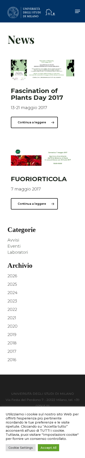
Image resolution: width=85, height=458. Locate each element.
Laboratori (17, 252)
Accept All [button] (48, 447)
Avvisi (13, 240)
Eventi (14, 246)
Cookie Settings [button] (20, 447)
